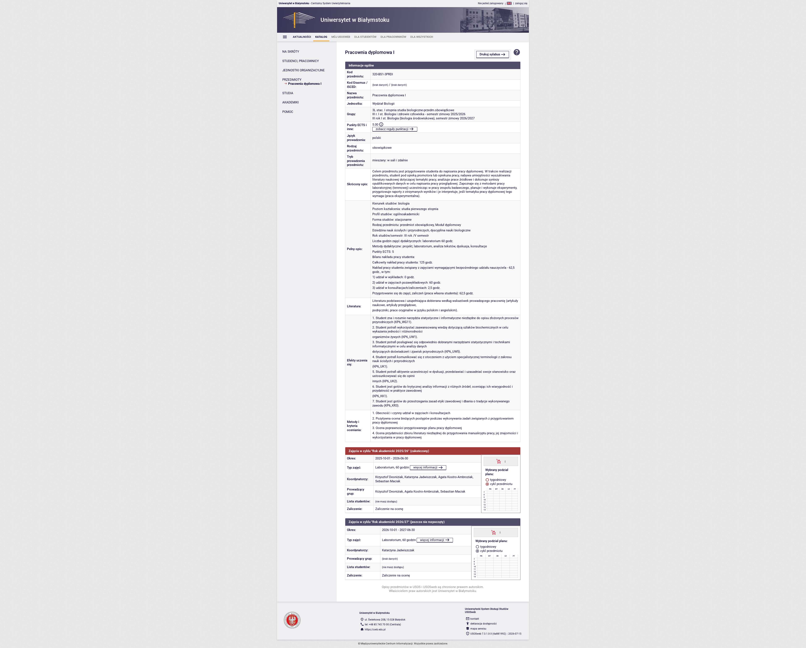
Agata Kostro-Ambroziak (455, 477)
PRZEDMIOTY (291, 80)
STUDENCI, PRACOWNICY (300, 61)
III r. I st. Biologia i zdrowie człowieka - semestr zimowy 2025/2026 (418, 114)
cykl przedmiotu (500, 484)
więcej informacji (425, 467)
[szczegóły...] (505, 461)
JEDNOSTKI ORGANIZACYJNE (303, 70)
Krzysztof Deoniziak (389, 477)
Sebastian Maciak (387, 481)
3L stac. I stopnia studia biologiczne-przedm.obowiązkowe (413, 110)
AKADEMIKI (290, 102)
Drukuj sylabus (490, 54)
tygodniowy (497, 480)
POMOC (287, 112)
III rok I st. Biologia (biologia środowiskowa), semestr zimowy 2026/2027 (423, 118)
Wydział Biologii (383, 104)
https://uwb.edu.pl (375, 629)
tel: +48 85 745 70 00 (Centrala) (383, 624)
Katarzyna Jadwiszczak (420, 477)
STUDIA (287, 93)
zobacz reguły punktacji (392, 129)
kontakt (474, 618)
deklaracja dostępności (483, 623)
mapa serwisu (478, 628)
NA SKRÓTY (290, 51)
